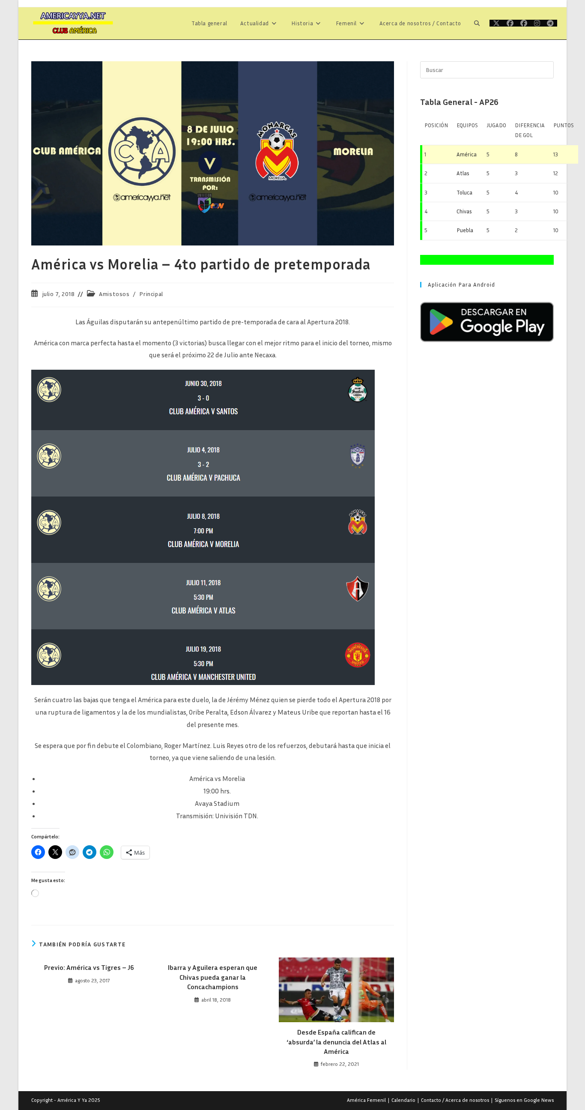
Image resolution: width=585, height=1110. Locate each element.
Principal (151, 293)
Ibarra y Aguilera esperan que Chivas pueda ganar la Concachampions (212, 977)
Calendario (403, 1100)
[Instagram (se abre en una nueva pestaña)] (537, 23)
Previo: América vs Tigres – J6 (89, 967)
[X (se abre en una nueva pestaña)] (496, 23)
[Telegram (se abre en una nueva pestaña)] (550, 23)
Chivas (464, 211)
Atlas (463, 173)
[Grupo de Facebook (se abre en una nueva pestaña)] (524, 23)
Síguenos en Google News (524, 1100)
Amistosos (114, 293)
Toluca (464, 192)
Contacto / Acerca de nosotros (455, 1100)
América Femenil (366, 1100)
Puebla (465, 230)
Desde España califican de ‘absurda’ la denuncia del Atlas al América (336, 1042)
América (467, 154)
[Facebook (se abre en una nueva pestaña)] (510, 23)
